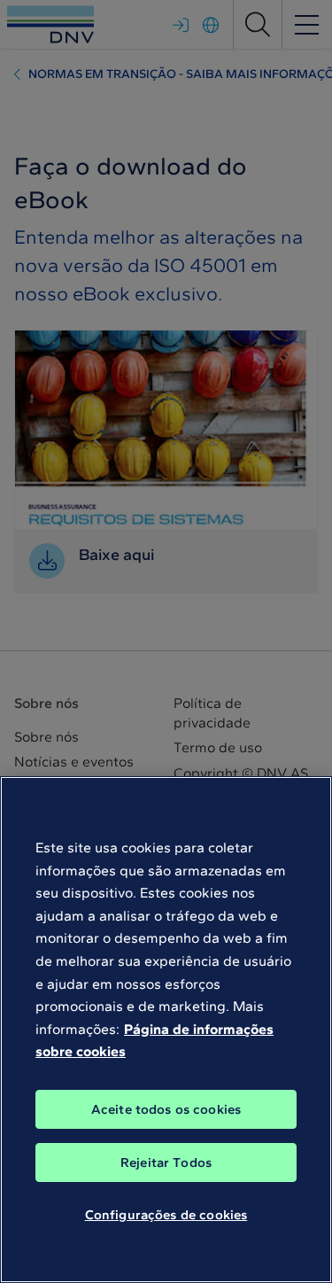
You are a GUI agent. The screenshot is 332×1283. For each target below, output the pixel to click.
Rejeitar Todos (166, 1162)
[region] (166, 1029)
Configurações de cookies (166, 1215)
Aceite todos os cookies (166, 1109)
